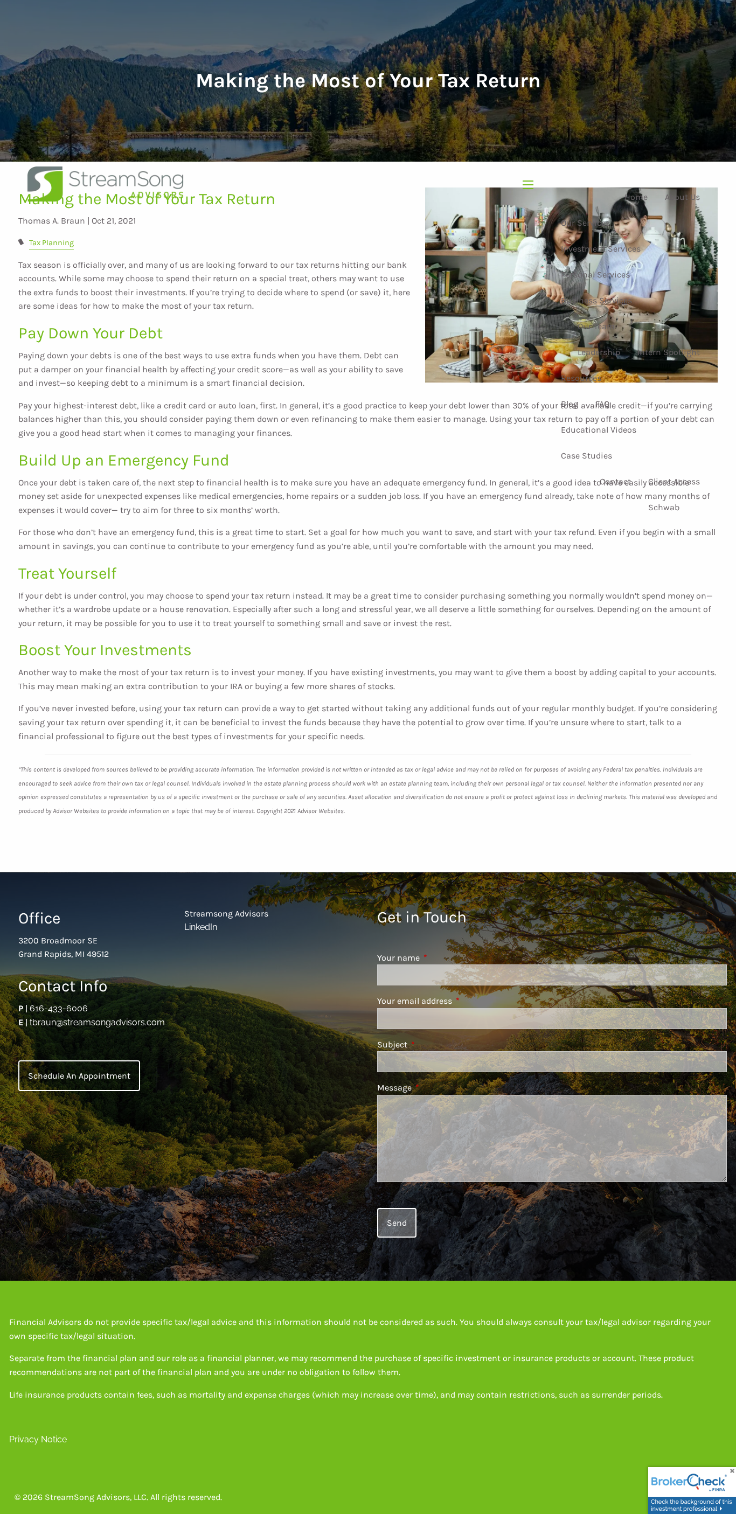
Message (436, 1087)
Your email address (456, 1001)
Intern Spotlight (668, 352)
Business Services (596, 300)
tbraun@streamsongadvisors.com (97, 1022)
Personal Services (595, 274)
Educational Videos (598, 430)
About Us (682, 197)
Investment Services (601, 249)
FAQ (602, 404)
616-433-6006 (59, 1008)
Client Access (674, 481)
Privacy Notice (38, 1439)
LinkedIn (200, 927)
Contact (615, 481)
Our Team (596, 326)
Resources (581, 378)
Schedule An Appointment (79, 1076)
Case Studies (586, 455)
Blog (569, 404)
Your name (440, 958)
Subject (434, 1044)
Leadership (599, 352)
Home (636, 197)
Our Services (585, 223)
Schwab (663, 507)
